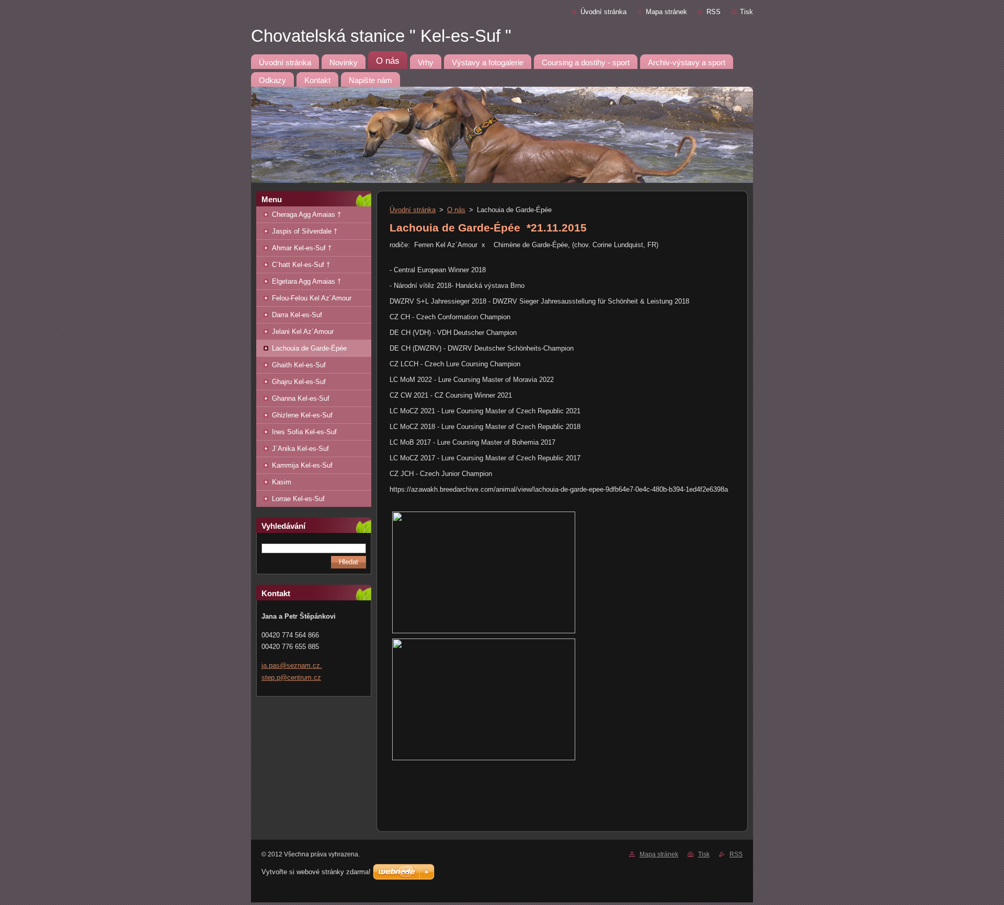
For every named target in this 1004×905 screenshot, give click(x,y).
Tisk (746, 12)
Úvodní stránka (603, 12)
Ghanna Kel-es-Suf (300, 398)
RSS (713, 12)
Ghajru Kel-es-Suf (299, 382)
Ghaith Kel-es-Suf (299, 365)
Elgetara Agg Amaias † (306, 281)
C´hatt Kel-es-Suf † (301, 265)
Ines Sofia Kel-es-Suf (304, 432)
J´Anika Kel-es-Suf (300, 449)
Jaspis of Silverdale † (304, 231)
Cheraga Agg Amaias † (306, 214)
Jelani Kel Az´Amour (303, 331)
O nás (456, 210)
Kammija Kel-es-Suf (302, 465)
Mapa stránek (666, 12)
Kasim (281, 482)
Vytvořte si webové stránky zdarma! (316, 872)
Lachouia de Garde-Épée (309, 348)
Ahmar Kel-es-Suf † (302, 248)
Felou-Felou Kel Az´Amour (311, 298)
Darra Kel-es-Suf (297, 315)
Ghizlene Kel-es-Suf (302, 415)
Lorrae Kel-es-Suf (298, 499)
